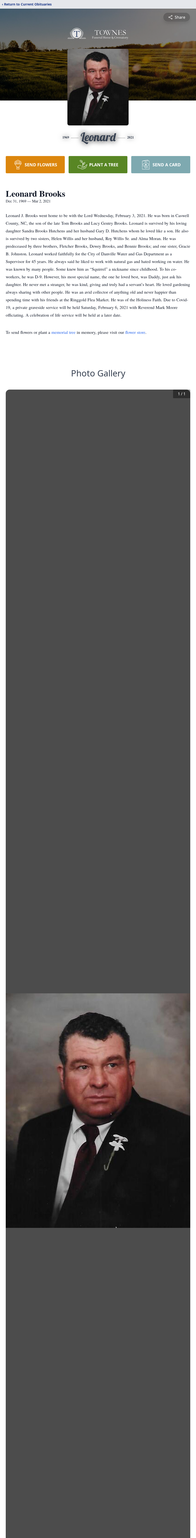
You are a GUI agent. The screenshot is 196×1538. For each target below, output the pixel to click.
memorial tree (63, 332)
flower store (135, 332)
